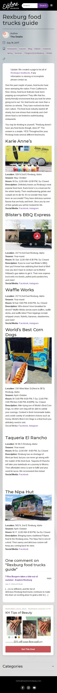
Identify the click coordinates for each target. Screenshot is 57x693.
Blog (30, 49)
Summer (18, 53)
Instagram (34, 208)
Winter (49, 53)
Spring (9, 53)
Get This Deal (28, 649)
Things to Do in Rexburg (34, 53)
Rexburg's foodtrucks (20, 73)
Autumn (22, 49)
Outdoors (47, 49)
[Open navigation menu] (51, 5)
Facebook (23, 208)
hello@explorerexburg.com (28, 681)
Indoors (37, 49)
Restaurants (12, 49)
